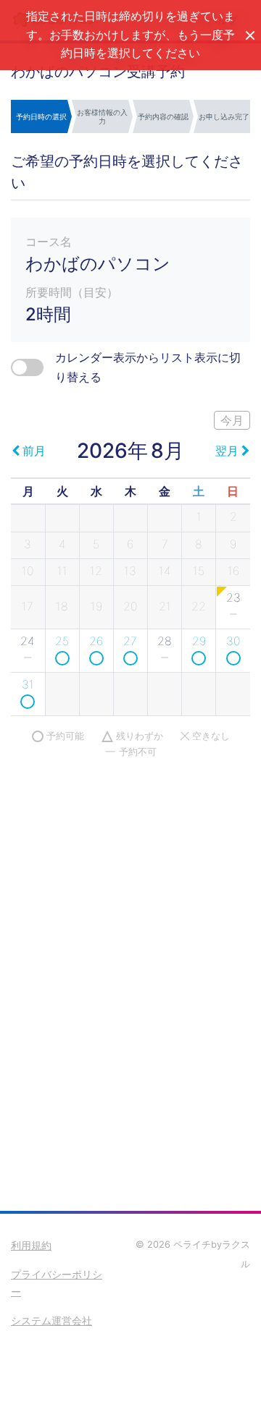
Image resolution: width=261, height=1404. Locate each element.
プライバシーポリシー (56, 1283)
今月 (232, 420)
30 (233, 641)
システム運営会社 (51, 1320)
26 (96, 641)
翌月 (227, 450)
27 (130, 641)
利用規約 (31, 1245)
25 (62, 641)
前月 (34, 450)
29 (199, 641)
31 (28, 684)
